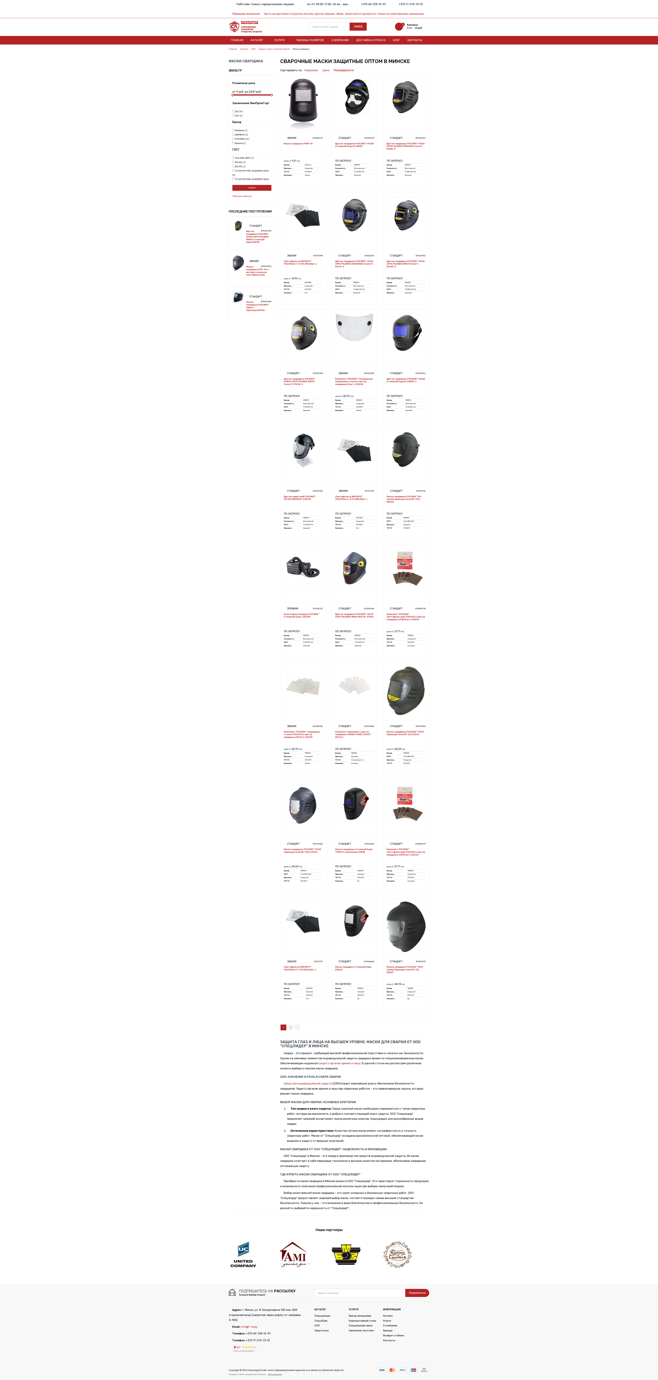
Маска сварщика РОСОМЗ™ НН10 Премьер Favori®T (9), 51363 (405, 733)
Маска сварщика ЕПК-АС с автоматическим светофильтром (257, 270)
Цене (325, 70)
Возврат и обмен (393, 1335)
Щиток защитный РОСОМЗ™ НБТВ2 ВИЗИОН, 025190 (300, 498)
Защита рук (321, 1330)
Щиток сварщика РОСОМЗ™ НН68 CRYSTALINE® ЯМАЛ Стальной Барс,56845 (257, 236)
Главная (237, 40)
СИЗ (317, 1325)
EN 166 (240, 162)
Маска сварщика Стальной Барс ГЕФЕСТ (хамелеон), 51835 (354, 850)
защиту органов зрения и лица (339, 1063)
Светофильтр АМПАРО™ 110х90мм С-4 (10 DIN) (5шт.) (300, 262)
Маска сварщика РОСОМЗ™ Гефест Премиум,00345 (257, 306)
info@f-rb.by (249, 1326)
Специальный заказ (361, 1325)
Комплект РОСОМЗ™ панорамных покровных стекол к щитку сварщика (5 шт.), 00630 (354, 381)
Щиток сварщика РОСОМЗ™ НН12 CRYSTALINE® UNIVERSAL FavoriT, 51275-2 (354, 264)
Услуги (279, 40)
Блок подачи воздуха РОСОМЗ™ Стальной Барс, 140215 (302, 615)
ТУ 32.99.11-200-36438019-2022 (251, 181)
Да (238, 111)
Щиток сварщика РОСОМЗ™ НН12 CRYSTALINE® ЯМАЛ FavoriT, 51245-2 (406, 264)
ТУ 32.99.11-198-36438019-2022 (251, 173)
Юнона (240, 143)
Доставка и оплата (371, 40)
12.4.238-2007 (244, 158)
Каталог (257, 40)
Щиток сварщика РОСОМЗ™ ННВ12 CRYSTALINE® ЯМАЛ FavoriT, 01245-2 (299, 381)
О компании (340, 40)
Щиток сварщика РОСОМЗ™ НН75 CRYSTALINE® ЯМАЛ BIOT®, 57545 (354, 615)
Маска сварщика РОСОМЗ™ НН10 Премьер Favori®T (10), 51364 (302, 850)
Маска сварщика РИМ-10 (298, 143)
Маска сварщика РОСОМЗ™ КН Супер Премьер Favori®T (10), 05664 (404, 499)
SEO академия (275, 1374)
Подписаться (417, 1292)
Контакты (414, 40)
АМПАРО (241, 134)
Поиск (358, 26)
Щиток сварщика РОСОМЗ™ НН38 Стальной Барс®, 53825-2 (406, 380)
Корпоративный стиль (362, 1320)
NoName (240, 130)
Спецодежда (322, 1315)
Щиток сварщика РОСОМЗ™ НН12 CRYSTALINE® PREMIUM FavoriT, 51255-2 (406, 146)
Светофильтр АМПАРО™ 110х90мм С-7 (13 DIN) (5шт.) (300, 968)
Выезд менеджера (360, 1315)
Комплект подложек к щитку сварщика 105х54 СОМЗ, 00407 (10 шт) (353, 734)
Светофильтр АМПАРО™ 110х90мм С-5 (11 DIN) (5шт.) (351, 498)
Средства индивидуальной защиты (308, 1083)
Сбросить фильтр (242, 196)
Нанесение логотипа (361, 1330)
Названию (311, 70)
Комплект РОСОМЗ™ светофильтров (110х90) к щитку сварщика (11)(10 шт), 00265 (406, 617)
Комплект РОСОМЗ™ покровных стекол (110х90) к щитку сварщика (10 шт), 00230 (302, 734)
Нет (238, 115)
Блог (396, 40)
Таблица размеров (310, 40)
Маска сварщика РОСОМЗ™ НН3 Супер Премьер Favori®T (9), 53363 (405, 969)
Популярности (344, 70)
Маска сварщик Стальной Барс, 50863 (353, 968)
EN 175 (240, 166)
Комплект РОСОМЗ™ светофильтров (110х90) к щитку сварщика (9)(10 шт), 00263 (406, 852)
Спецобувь (321, 1320)
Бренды (387, 1330)
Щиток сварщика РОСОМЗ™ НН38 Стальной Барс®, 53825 (354, 145)
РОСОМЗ (241, 139)
